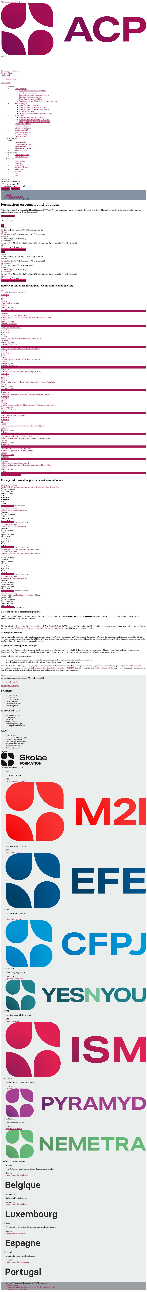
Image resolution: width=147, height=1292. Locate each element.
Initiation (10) (8, 234)
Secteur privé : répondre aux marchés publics (35, 113)
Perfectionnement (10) (24, 234)
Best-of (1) (7, 230)
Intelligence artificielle (23, 128)
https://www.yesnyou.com (15, 979)
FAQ (16, 173)
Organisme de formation (14, 197)
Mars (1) (6, 243)
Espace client (5, 83)
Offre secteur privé (21, 157)
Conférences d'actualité (23, 144)
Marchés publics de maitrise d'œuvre (32, 107)
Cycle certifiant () (10, 265)
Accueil (8, 195)
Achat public (19, 115)
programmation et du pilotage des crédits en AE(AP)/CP (55, 668)
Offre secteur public (22, 155)
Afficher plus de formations (11, 475)
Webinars (18, 163)
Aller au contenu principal (10, 2)
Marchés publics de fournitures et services (34, 109)
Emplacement (6, 186)
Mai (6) (16, 243)
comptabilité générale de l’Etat (19, 628)
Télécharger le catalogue (10, 71)
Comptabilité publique (23, 124)
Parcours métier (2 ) (26, 265)
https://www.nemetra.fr (14, 1129)
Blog (16, 175)
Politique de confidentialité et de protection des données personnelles (30, 1287)
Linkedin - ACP (11, 682)
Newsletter (19, 171)
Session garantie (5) (35, 230)
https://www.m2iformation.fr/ (16, 781)
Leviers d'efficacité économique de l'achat (34, 120)
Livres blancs (19, 165)
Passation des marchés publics (30, 97)
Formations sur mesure (23, 148)
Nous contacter (11, 79)
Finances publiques (22, 126)
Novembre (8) (59, 243)
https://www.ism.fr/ (12, 1021)
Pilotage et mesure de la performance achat (34, 122)
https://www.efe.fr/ (12, 852)
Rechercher (15, 188)
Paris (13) (7, 247)
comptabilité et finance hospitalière (46, 628)
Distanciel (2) (22, 239)
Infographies (19, 169)
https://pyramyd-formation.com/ (17, 1088)
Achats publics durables (28, 93)
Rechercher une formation (10, 181)
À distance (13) (19, 247)
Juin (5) (24, 243)
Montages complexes (27, 111)
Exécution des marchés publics (30, 99)
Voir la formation (7, 506)
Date (2, 184)
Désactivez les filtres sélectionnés (13, 250)
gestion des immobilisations (105, 668)
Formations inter (21, 142)
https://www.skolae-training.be (17, 1175)
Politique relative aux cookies (16, 1289)
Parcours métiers (21, 134)
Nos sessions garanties (23, 132)
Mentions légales (12, 1285)
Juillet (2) (34, 243)
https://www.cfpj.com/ (14, 919)
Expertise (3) (40, 234)
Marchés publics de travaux (29, 105)
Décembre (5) (72, 243)
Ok (3, 252)
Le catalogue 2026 (21, 130)
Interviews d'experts (22, 167)
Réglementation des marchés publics (32, 91)
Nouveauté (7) (20, 230)
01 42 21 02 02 (6, 73)
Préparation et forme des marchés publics (34, 95)
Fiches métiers (20, 161)
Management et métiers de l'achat (31, 118)
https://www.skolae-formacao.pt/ (17, 1262)
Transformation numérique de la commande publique (38, 101)
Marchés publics (21, 89)
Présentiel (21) (9, 239)
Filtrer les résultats (8, 216)
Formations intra (21, 146)
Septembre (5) (45, 243)
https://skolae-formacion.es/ (15, 1233)
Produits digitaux (21, 136)
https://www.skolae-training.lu (16, 1204)
